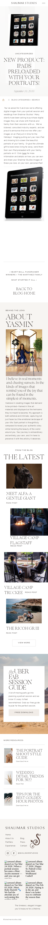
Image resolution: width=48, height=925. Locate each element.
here (24, 153)
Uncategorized (24, 54)
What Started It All (23, 280)
